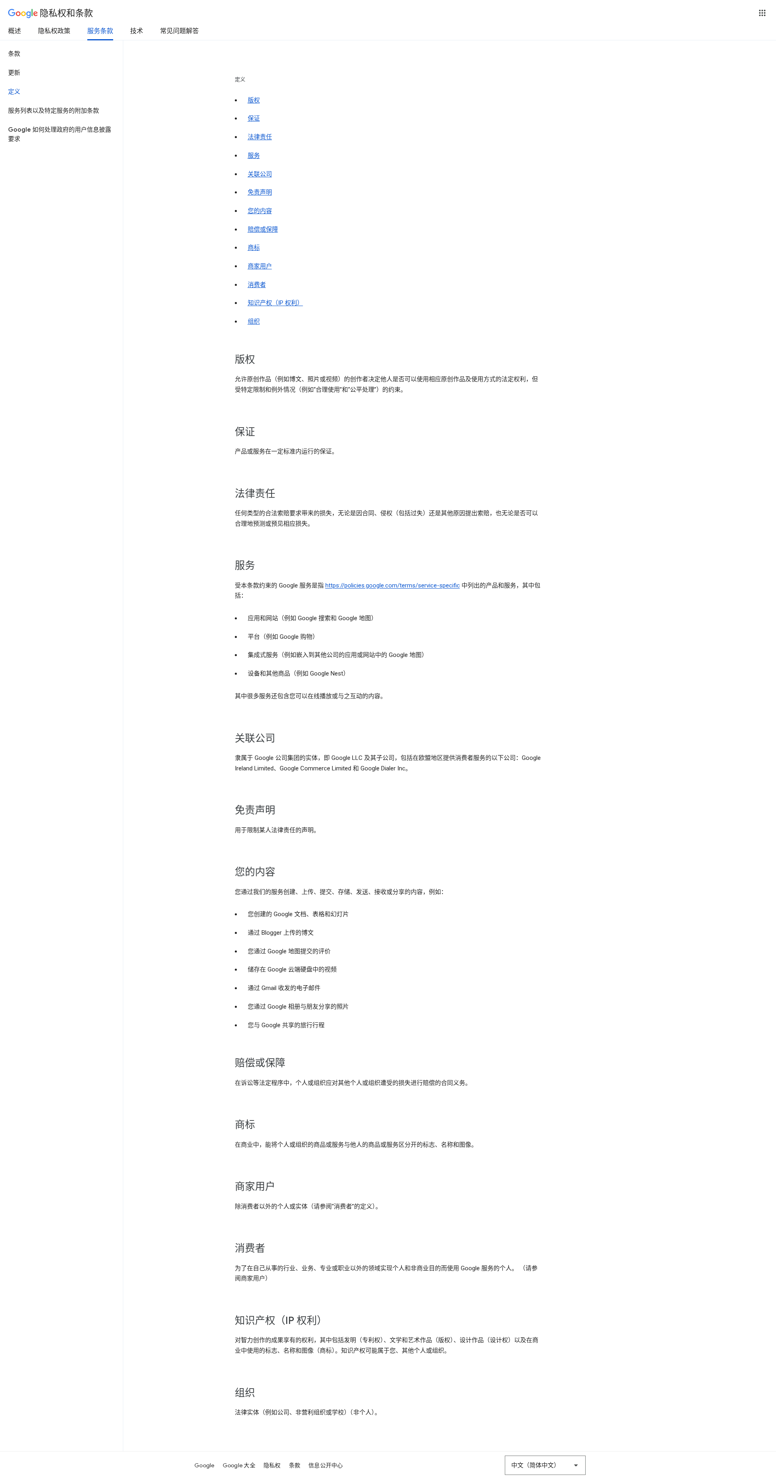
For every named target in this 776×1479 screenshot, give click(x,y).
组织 (254, 321)
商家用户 (260, 266)
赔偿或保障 (263, 229)
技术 (136, 31)
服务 (254, 155)
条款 (14, 53)
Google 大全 (239, 1465)
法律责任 (260, 137)
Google (204, 1465)
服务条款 (100, 31)
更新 (14, 72)
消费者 (257, 284)
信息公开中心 (325, 1465)
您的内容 (260, 210)
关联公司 (260, 174)
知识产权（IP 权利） (275, 302)
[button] (762, 13)
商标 (254, 247)
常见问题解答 (179, 31)
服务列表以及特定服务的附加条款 (53, 110)
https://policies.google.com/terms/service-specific (392, 585)
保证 (254, 118)
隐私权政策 (54, 31)
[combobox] (545, 1465)
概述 (14, 31)
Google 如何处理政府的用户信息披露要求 (59, 134)
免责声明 (260, 192)
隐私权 (272, 1465)
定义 (14, 91)
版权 (254, 100)
